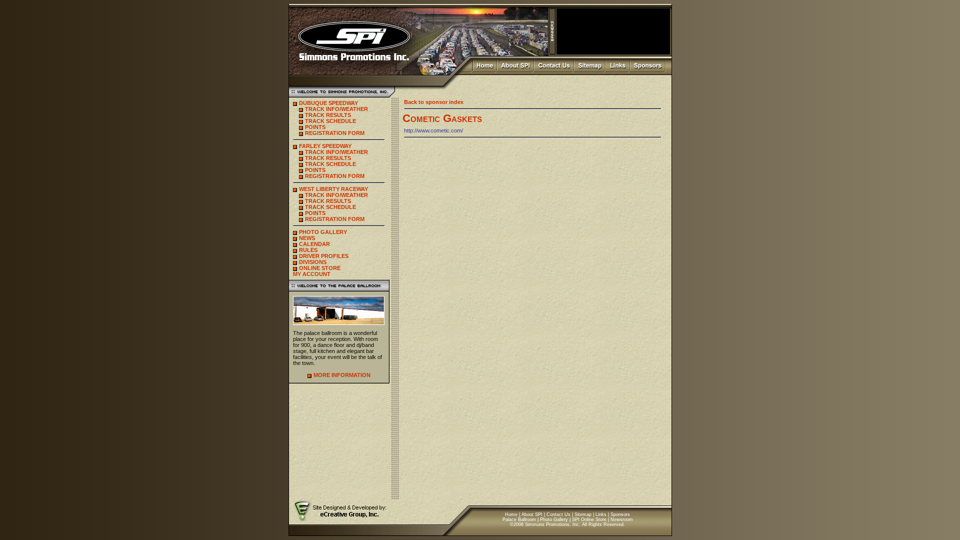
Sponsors (620, 514)
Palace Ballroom (519, 519)
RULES (308, 250)
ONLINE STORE (319, 268)
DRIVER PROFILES (323, 256)
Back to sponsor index (434, 102)
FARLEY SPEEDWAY (325, 146)
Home (511, 514)
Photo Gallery (554, 519)
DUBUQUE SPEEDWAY (328, 103)
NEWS (307, 238)
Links (601, 514)
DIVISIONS (312, 262)
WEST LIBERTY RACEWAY (333, 189)
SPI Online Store (589, 519)
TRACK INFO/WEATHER (336, 109)
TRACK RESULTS (328, 115)
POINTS (315, 127)
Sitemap (583, 514)
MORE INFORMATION (342, 375)
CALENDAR (314, 244)
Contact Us (558, 514)
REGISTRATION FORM (334, 133)
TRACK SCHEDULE (330, 121)
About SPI (532, 514)
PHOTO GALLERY (323, 232)
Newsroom (621, 519)
